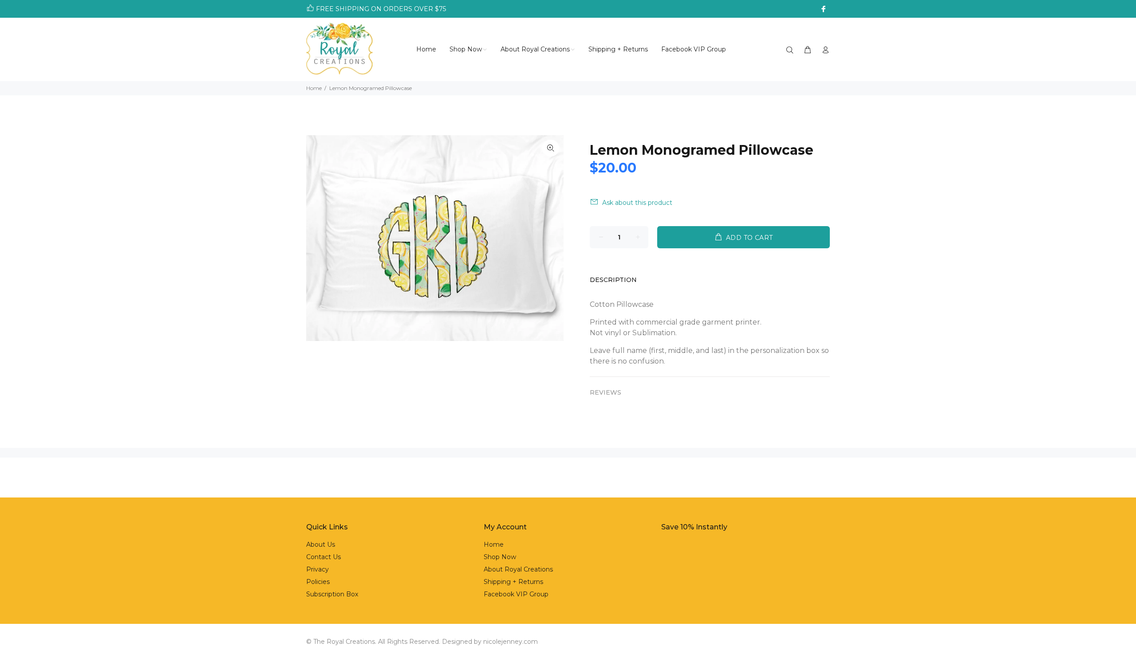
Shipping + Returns (513, 582)
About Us (320, 544)
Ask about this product (637, 203)
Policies (318, 582)
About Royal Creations (518, 569)
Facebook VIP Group (516, 594)
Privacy (317, 569)
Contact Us (323, 557)
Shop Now (500, 557)
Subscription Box (332, 594)
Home (314, 88)
